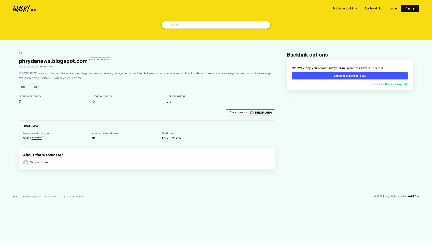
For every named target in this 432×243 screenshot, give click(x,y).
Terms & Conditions (72, 196)
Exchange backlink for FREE (350, 75)
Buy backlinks (374, 8)
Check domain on (239, 112)
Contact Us (51, 196)
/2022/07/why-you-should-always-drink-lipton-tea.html (329, 68)
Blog (15, 196)
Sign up (410, 8)
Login (393, 8)
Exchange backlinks (345, 8)
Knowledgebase (31, 196)
